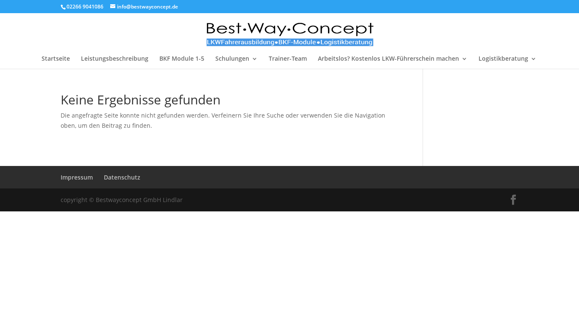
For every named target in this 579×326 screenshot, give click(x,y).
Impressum (77, 177)
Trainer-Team (288, 59)
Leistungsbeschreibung (114, 59)
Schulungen (232, 59)
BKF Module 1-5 (181, 59)
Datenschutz (122, 177)
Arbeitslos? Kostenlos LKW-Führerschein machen (388, 59)
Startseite (56, 59)
